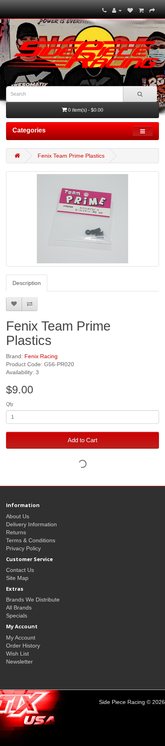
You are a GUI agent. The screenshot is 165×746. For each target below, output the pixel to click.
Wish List (17, 653)
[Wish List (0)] (130, 10)
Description (26, 283)
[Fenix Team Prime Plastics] (82, 219)
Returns (16, 532)
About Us (17, 516)
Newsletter (19, 661)
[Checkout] (152, 10)
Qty (9, 404)
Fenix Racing (41, 356)
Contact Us (20, 570)
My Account (20, 637)
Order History (23, 645)
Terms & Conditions (30, 540)
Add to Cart (82, 440)
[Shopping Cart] (141, 10)
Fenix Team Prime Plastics (71, 155)
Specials (16, 615)
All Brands (19, 607)
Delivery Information (31, 524)
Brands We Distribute (33, 599)
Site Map (17, 578)
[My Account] (117, 10)
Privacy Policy (23, 548)
